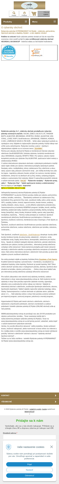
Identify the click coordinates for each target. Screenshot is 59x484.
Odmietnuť (29, 475)
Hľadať (14, 15)
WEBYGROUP (29, 411)
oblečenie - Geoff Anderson (30, 235)
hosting (44, 409)
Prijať (29, 464)
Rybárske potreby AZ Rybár (29, 5)
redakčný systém (35, 409)
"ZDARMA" (38, 148)
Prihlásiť (24, 15)
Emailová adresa (9, 433)
